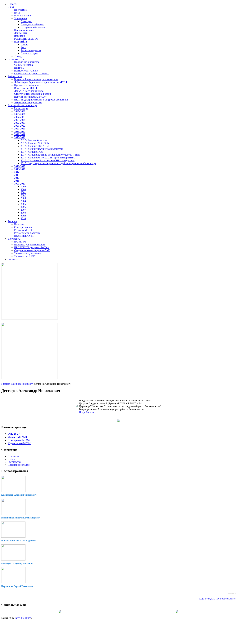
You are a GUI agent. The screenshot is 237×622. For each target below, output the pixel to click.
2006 (23, 206)
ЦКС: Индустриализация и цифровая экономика (41, 99)
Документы (20, 33)
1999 (23, 186)
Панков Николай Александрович (18, 540)
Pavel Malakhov (23, 618)
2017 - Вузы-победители (34, 140)
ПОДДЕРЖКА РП (24, 235)
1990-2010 (19, 183)
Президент (26, 21)
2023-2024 (19, 120)
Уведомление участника (27, 253)
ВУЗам (11, 459)
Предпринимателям (19, 464)
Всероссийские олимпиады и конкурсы (36, 79)
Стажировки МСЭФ (19, 440)
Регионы (12, 221)
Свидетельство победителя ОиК (32, 250)
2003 (23, 198)
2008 (23, 212)
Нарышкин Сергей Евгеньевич (17, 586)
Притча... (19, 67)
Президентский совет (32, 24)
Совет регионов (23, 227)
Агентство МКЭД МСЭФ (28, 102)
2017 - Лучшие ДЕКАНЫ (35, 146)
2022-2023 (19, 122)
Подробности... (87, 412)
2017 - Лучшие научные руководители (42, 148)
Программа (20, 9)
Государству (14, 462)
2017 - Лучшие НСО (32, 151)
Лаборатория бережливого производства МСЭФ (41, 82)
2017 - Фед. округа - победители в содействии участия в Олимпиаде (58, 163)
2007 (23, 209)
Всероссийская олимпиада (22, 105)
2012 (16, 177)
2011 (16, 180)
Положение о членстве (26, 62)
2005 (23, 204)
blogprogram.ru (232, 593)
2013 (16, 175)
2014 (16, 172)
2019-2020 (19, 131)
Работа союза (15, 76)
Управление (20, 18)
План (17, 12)
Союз (11, 6)
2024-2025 (19, 117)
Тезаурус (19, 56)
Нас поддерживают (24, 30)
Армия (24, 44)
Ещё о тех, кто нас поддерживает (217, 598)
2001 (23, 192)
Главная (5, 383)
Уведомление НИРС (25, 256)
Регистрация (21, 108)
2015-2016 (19, 169)
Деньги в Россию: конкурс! (29, 91)
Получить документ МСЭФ (29, 244)
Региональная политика (27, 233)
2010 (23, 218)
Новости (12, 4)
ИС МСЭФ (20, 241)
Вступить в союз (17, 59)
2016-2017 (19, 166)
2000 (23, 189)
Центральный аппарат (33, 27)
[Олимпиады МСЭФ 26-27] (29, 318)
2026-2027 (19, 111)
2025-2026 (19, 114)
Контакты (13, 259)
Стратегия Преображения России (32, 93)
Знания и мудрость (31, 50)
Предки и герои (29, 53)
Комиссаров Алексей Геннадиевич (18, 495)
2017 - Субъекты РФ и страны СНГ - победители (47, 160)
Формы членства (23, 64)
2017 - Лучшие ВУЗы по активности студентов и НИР (50, 154)
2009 (23, 215)
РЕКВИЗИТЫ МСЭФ (26, 38)
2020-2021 (19, 128)
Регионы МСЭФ (23, 230)
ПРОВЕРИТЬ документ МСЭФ (31, 247)
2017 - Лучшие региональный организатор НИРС (48, 157)
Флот (23, 47)
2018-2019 (19, 134)
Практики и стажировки (27, 85)
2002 (23, 195)
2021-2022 (19, 125)
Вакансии (19, 35)
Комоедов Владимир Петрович (17, 563)
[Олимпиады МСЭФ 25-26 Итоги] (29, 378)
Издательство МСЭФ (26, 88)
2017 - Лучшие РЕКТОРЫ (35, 143)
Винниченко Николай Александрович (20, 518)
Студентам (14, 456)
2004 (23, 201)
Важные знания (22, 15)
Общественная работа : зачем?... (31, 73)
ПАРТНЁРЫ (21, 41)
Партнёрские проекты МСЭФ (30, 96)
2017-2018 (19, 137)
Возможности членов (26, 70)
